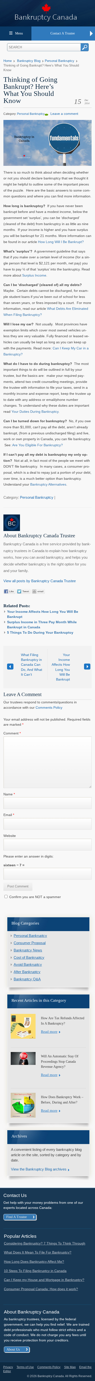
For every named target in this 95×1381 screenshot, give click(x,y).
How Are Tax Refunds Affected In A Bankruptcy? (62, 1020)
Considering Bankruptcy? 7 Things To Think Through (44, 1243)
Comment (12, 733)
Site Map (70, 1367)
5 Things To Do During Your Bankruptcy (40, 632)
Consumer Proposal (30, 943)
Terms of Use (25, 1367)
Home (7, 61)
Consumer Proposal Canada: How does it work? (41, 1289)
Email (8, 815)
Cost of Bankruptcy (29, 958)
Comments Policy (49, 707)
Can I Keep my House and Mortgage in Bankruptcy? (44, 1280)
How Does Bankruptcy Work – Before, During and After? (62, 1099)
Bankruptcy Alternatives (48, 484)
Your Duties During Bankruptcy (34, 411)
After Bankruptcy (27, 972)
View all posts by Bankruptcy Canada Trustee (39, 581)
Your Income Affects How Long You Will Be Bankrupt (61, 667)
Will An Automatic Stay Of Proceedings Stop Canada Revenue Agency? (59, 1061)
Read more (49, 1032)
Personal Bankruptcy (59, 61)
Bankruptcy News (28, 950)
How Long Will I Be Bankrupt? (61, 242)
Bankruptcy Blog (28, 61)
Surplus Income (34, 275)
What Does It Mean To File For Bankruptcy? (37, 1252)
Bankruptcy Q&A (27, 979)
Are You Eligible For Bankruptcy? (37, 445)
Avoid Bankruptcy (28, 965)
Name (9, 794)
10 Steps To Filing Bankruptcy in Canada (35, 1271)
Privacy (8, 1367)
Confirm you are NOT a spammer (34, 897)
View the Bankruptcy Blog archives (38, 1169)
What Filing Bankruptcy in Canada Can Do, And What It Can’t (31, 664)
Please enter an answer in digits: (28, 856)
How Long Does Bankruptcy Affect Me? (34, 1261)
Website (9, 836)
